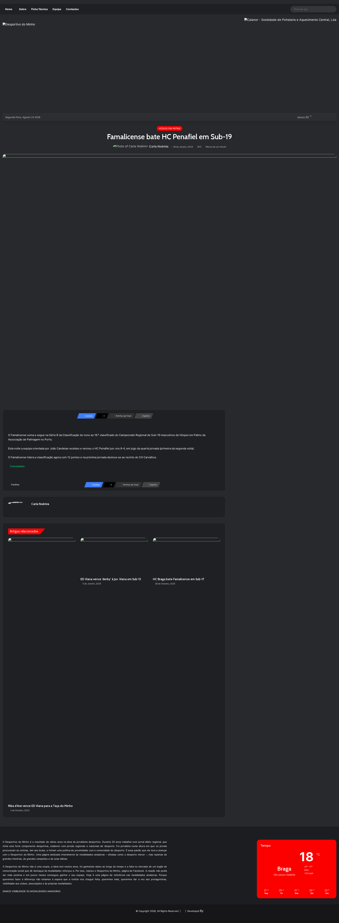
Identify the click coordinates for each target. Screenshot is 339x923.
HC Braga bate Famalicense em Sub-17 (178, 579)
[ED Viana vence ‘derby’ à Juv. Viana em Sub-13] (114, 557)
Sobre (22, 9)
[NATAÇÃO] (75, 117)
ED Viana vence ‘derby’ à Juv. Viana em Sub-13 (111, 579)
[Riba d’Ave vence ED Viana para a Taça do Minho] (41, 670)
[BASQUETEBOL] (52, 117)
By (201, 911)
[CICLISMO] (57, 117)
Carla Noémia (158, 146)
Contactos (72, 9)
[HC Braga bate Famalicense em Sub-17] (186, 557)
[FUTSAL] (63, 117)
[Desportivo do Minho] (19, 24)
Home (8, 9)
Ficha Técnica (39, 9)
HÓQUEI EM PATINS (169, 128)
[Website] (33, 510)
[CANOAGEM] (46, 117)
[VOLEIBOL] (69, 117)
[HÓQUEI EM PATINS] (81, 117)
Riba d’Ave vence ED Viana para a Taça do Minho (40, 806)
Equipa (57, 9)
